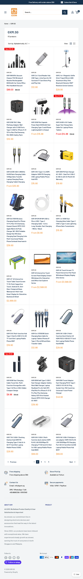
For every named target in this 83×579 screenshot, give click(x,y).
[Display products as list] (74, 44)
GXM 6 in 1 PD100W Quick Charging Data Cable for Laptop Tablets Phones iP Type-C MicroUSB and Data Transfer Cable (40, 338)
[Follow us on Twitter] (9, 557)
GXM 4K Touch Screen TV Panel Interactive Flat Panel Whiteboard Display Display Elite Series (66, 274)
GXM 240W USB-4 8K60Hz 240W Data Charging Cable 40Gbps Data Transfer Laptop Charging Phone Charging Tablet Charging (16, 177)
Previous (13, 462)
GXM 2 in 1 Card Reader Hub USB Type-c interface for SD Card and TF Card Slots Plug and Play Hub (41, 79)
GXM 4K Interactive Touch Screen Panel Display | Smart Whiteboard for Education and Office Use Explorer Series (41, 278)
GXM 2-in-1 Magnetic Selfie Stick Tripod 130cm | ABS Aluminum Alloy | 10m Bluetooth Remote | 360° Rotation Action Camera (65, 81)
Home (6, 24)
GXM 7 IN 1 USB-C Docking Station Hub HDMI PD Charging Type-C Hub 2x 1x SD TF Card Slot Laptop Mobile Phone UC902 (16, 442)
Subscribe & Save (70, 2)
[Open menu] (5, 12)
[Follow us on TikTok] (18, 557)
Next (71, 462)
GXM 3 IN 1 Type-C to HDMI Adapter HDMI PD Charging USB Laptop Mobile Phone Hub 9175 (40, 175)
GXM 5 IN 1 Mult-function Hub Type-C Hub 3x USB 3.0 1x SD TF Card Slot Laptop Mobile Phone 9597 (17, 337)
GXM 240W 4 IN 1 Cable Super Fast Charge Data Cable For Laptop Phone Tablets (64, 126)
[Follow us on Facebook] (5, 557)
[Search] (64, 12)
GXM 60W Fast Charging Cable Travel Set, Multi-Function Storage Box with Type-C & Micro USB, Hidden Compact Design (16, 385)
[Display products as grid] (71, 44)
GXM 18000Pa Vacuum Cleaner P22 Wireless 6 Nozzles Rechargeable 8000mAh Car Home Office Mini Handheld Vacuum (16, 81)
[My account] (72, 12)
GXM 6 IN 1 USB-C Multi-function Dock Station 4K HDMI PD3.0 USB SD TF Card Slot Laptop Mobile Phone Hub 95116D (66, 338)
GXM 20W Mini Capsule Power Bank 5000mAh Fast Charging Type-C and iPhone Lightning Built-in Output (41, 126)
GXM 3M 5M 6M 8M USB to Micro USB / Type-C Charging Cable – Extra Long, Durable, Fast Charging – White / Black (41, 224)
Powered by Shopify (11, 572)
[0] (77, 12)
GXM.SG (13, 24)
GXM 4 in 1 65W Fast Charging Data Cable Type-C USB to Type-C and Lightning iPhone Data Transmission (66, 222)
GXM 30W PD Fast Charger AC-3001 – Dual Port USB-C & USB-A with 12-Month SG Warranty (65, 175)
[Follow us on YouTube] (14, 557)
